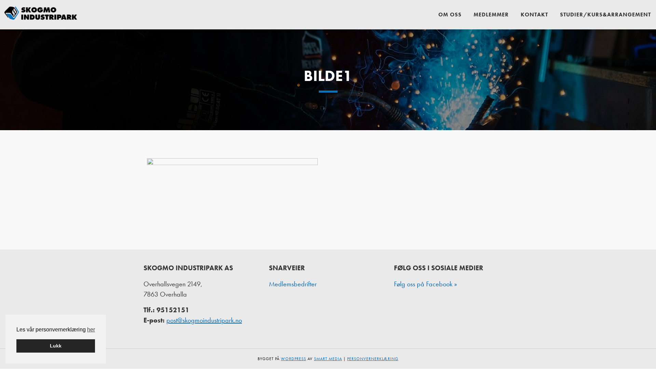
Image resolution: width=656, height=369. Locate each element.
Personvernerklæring (372, 358)
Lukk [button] (56, 345)
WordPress (293, 358)
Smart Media (328, 358)
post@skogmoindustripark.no (204, 320)
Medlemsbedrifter (293, 283)
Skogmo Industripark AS (41, 14)
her (91, 329)
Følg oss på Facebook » (425, 283)
